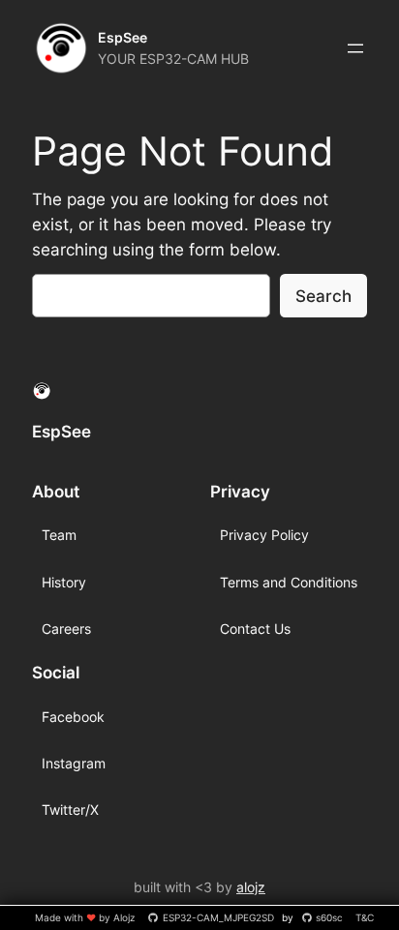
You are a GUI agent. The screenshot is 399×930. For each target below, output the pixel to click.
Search (323, 296)
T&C (364, 917)
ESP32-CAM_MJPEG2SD (218, 917)
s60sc (329, 917)
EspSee (122, 37)
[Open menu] (355, 48)
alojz (250, 887)
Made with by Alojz (86, 917)
